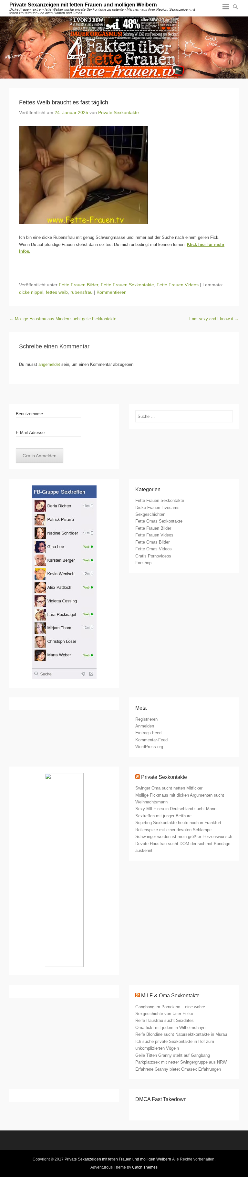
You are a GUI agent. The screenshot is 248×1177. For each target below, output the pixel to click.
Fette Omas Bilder (152, 542)
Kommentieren (112, 292)
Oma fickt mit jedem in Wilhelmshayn (170, 1027)
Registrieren (146, 719)
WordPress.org (149, 746)
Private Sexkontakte (118, 112)
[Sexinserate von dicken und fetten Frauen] (124, 47)
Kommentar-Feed (151, 739)
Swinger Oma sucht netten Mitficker (168, 788)
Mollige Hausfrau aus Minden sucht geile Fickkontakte (62, 318)
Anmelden (144, 726)
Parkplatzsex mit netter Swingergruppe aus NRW (181, 1062)
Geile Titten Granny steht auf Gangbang (172, 1055)
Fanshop (143, 562)
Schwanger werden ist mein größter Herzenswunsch (183, 836)
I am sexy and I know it (214, 318)
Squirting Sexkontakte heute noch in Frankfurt (178, 822)
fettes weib (57, 292)
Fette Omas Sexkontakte (158, 521)
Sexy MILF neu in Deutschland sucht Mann (175, 808)
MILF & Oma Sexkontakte (170, 995)
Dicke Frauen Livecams (157, 507)
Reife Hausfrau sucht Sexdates (164, 1020)
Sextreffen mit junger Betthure (163, 815)
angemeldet (49, 364)
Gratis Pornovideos (153, 556)
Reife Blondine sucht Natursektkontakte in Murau (181, 1034)
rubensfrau (81, 292)
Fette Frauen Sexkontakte (127, 284)
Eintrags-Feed (148, 732)
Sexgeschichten (150, 514)
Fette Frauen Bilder (78, 284)
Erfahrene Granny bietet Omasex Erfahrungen (178, 1069)
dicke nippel (31, 292)
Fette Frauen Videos (178, 284)
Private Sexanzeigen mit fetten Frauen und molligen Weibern (83, 4)
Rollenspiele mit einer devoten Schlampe (173, 829)
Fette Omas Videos (153, 548)
